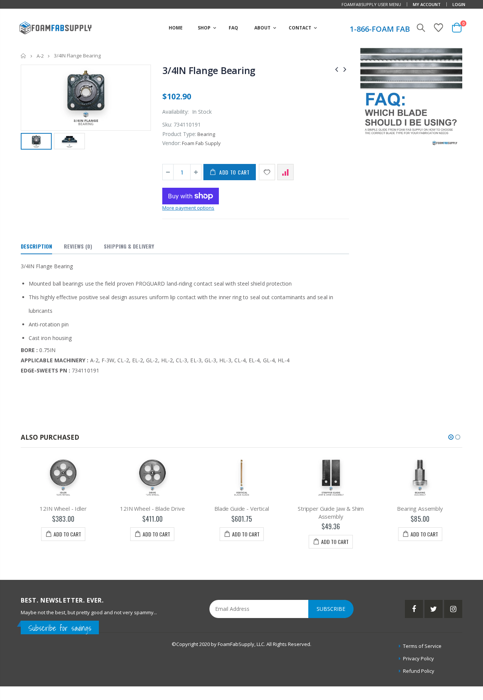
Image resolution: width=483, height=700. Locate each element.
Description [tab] (36, 246)
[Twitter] (434, 609)
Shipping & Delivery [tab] (129, 246)
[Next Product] (345, 69)
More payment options (188, 207)
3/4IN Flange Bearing (208, 70)
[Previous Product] (336, 69)
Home (23, 55)
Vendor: (171, 143)
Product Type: (179, 134)
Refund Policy (418, 671)
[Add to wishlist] (267, 172)
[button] (451, 437)
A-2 (40, 56)
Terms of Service (422, 646)
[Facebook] (414, 609)
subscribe (331, 608)
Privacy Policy (418, 658)
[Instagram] (453, 609)
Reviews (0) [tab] (78, 246)
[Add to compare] (285, 172)
